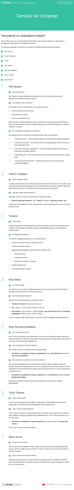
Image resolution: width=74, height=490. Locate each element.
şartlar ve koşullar (66, 484)
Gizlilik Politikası (50, 484)
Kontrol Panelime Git (64, 2)
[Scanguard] (11, 484)
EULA (58, 484)
